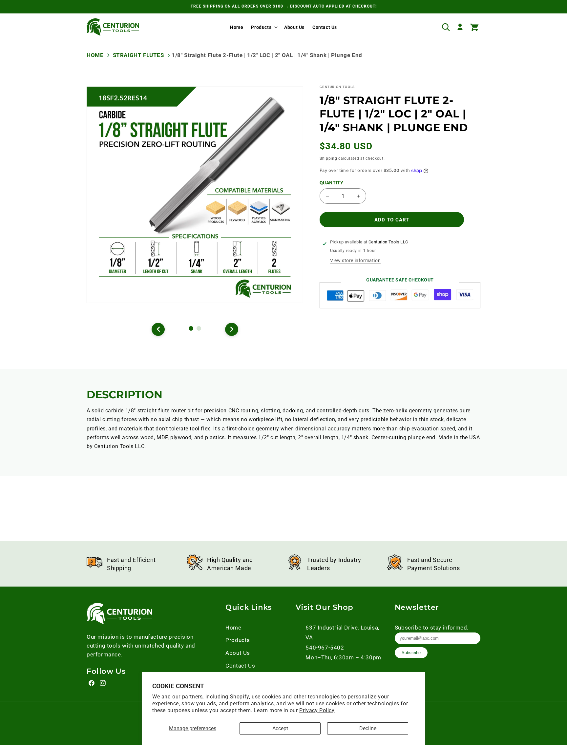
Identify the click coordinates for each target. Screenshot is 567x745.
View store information (355, 260)
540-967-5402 (324, 647)
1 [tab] (192, 329)
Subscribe (411, 652)
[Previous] (158, 329)
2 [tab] (200, 329)
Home (95, 55)
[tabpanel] (195, 195)
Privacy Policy (316, 710)
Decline (367, 728)
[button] (263, 27)
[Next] (231, 329)
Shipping (328, 158)
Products (261, 27)
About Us (237, 653)
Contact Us (240, 665)
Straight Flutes (138, 55)
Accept (280, 728)
